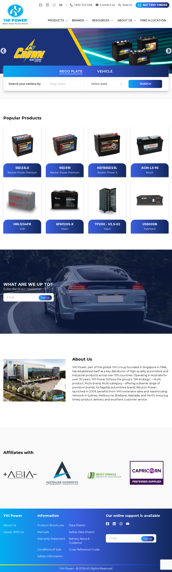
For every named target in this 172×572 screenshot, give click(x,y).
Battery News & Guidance (79, 540)
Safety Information (49, 556)
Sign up (45, 297)
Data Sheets (77, 525)
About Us (9, 525)
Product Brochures (50, 525)
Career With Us (13, 532)
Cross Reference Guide (84, 549)
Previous (3, 51)
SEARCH (145, 83)
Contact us (107, 5)
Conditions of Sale (49, 549)
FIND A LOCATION (153, 20)
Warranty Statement (51, 538)
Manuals (43, 532)
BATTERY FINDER (155, 5)
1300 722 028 (83, 5)
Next (168, 51)
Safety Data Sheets (81, 532)
